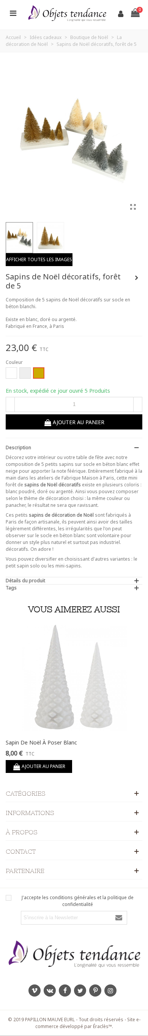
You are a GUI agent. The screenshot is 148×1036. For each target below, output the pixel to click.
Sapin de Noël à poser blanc (41, 742)
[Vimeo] (34, 990)
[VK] (50, 990)
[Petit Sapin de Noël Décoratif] (136, 278)
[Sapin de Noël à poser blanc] (74, 677)
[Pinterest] (95, 990)
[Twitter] (80, 990)
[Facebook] (65, 990)
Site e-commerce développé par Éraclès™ (87, 1023)
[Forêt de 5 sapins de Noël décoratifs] (133, 206)
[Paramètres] (13, 13)
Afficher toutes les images (39, 259)
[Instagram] (110, 990)
